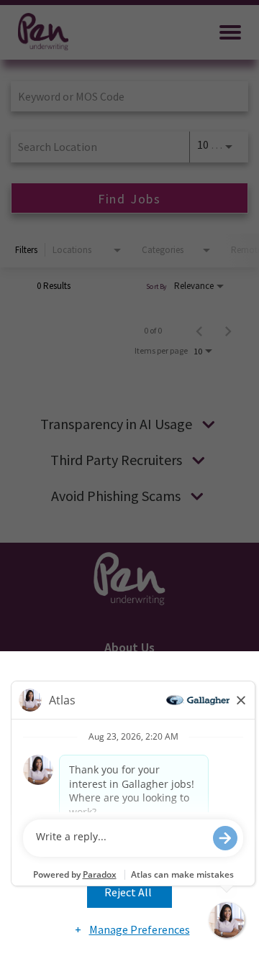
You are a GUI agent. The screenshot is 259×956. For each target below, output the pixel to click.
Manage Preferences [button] (139, 929)
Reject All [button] (128, 892)
